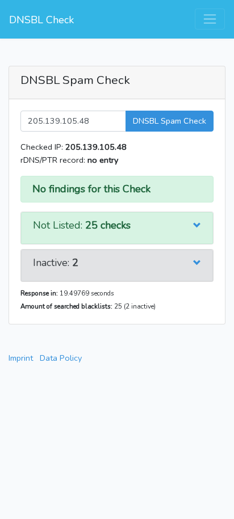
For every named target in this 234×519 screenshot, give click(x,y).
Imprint (21, 358)
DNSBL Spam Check (169, 120)
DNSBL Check (41, 20)
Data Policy (61, 358)
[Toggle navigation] (210, 19)
